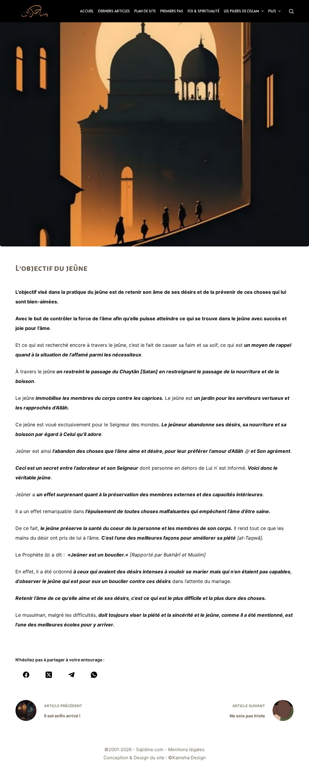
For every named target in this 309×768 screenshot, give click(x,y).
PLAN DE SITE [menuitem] (145, 10)
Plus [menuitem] (272, 10)
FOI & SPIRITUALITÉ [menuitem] (203, 10)
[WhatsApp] (94, 675)
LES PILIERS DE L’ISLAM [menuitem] (241, 10)
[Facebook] (26, 675)
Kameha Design (189, 757)
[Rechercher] (291, 11)
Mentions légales (186, 749)
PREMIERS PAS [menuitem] (171, 10)
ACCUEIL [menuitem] (87, 10)
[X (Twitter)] (48, 675)
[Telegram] (71, 675)
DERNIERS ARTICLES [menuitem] (114, 10)
